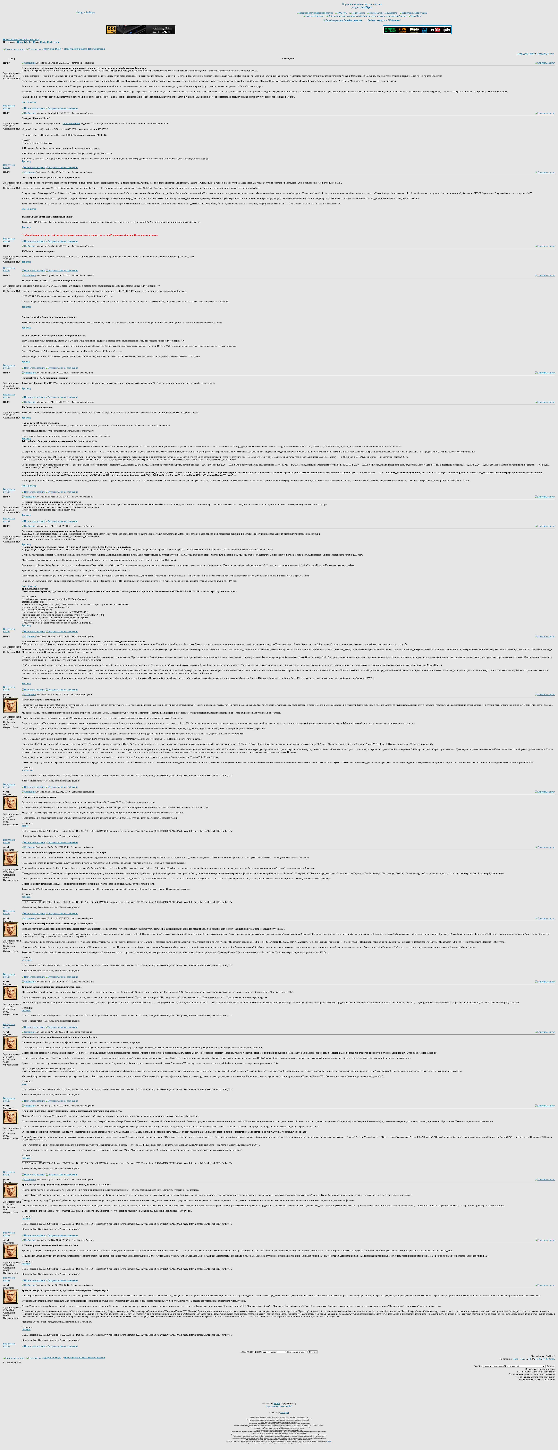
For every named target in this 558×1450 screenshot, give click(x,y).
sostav (24, 1084)
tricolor (25, 825)
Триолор (26, 361)
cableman (26, 897)
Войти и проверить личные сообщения (387, 16)
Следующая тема (545, 53)
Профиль (319, 16)
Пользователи (390, 13)
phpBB (276, 1403)
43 (34, 42)
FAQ (345, 13)
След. (56, 42)
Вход (418, 16)
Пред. (20, 42)
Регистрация (421, 13)
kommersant (27, 770)
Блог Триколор (29, 102)
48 (51, 42)
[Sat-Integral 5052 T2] (417, 33)
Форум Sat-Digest (52, 49)
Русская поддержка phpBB (279, 1406)
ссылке (329, 1441)
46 (44, 42)
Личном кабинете (71, 123)
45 (41, 42)
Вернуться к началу (9, 106)
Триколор (26, 161)
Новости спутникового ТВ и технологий (84, 49)
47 (48, 42)
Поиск (361, 13)
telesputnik (27, 960)
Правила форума (324, 13)
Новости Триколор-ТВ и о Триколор (21, 39)
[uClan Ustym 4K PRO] (140, 33)
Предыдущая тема (526, 53)
